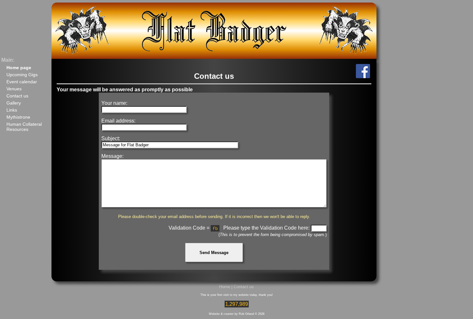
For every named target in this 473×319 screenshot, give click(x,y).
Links (11, 110)
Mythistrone (18, 117)
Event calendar (21, 81)
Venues (14, 88)
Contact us (17, 95)
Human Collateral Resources (24, 127)
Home (224, 286)
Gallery (13, 102)
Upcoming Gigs (22, 74)
